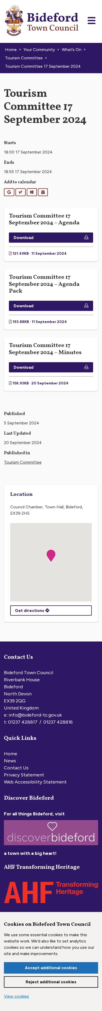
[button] (51, 555)
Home (10, 754)
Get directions (30, 610)
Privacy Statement (24, 775)
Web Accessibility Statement (35, 782)
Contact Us (16, 768)
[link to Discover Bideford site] (51, 846)
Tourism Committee (23, 462)
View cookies (16, 996)
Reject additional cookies (51, 981)
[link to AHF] (51, 904)
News (10, 761)
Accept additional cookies (51, 967)
